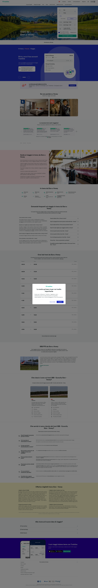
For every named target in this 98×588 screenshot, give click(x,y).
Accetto (60, 301)
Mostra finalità (52, 301)
